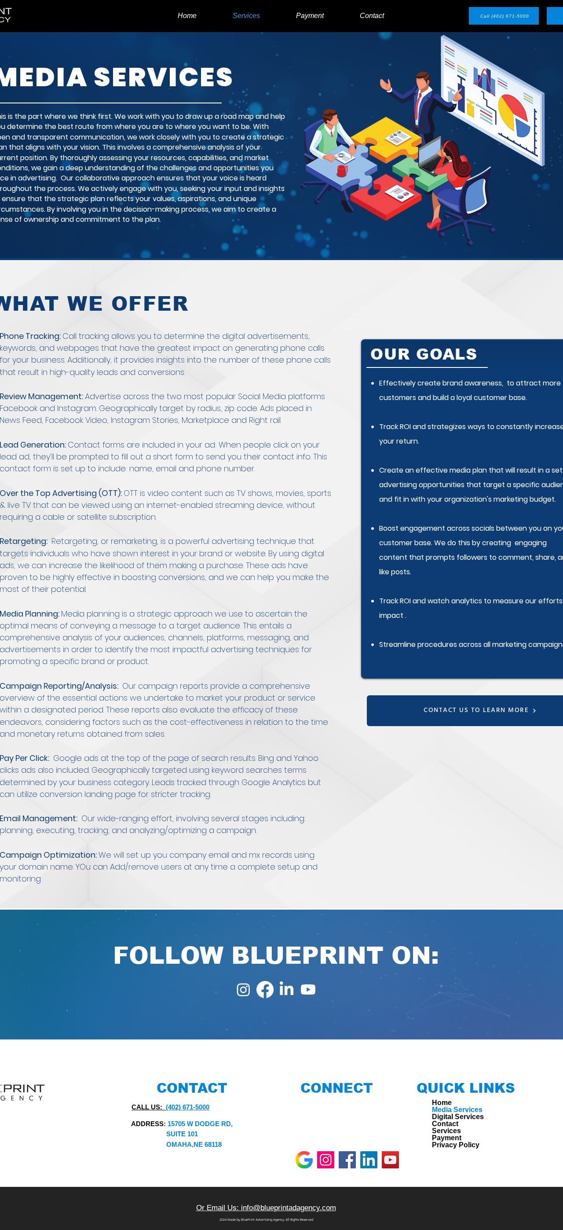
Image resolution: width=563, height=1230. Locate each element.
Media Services (450, 1109)
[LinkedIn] (286, 989)
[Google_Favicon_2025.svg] (304, 1159)
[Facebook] (265, 989)
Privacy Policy (450, 1145)
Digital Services (450, 1116)
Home (442, 1102)
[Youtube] (308, 989)
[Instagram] (243, 989)
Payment (446, 1138)
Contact (445, 1123)
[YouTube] (390, 1159)
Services (446, 1131)
